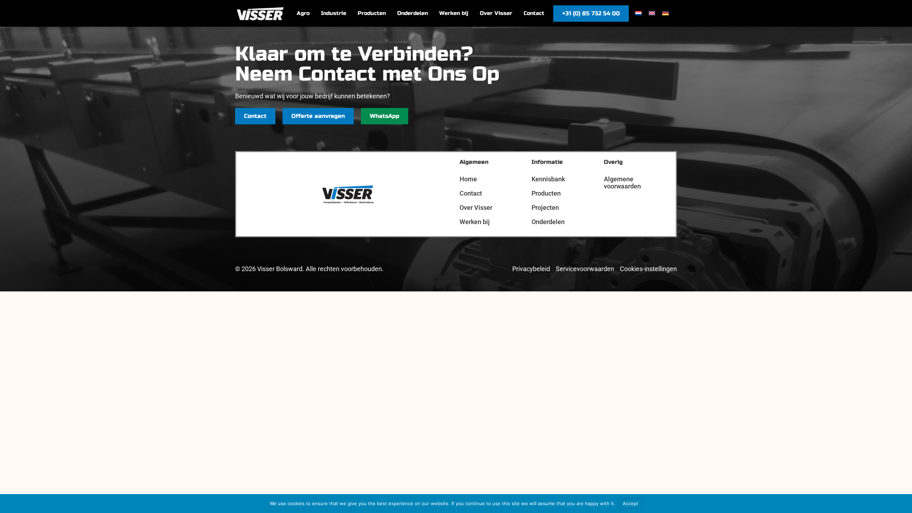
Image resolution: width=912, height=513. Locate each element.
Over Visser (476, 207)
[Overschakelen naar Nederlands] (638, 13)
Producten (546, 193)
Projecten (545, 207)
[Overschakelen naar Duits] (665, 13)
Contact (471, 193)
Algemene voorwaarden (622, 182)
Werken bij (475, 222)
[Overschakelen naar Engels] (652, 13)
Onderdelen (548, 222)
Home (468, 179)
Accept (630, 503)
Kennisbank (548, 179)
